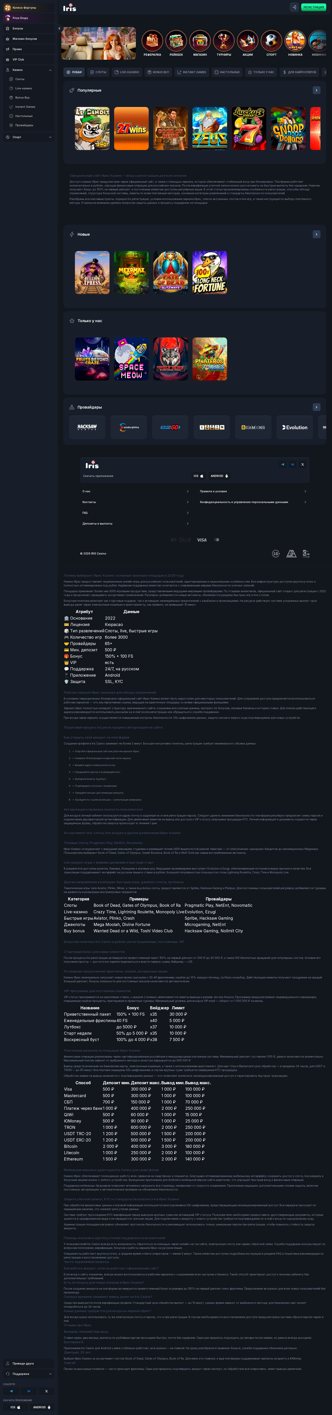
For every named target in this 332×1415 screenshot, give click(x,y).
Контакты (89, 502)
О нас (86, 491)
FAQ (85, 512)
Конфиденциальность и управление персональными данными (244, 502)
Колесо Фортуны (24, 7)
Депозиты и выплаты (97, 523)
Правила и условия (213, 491)
